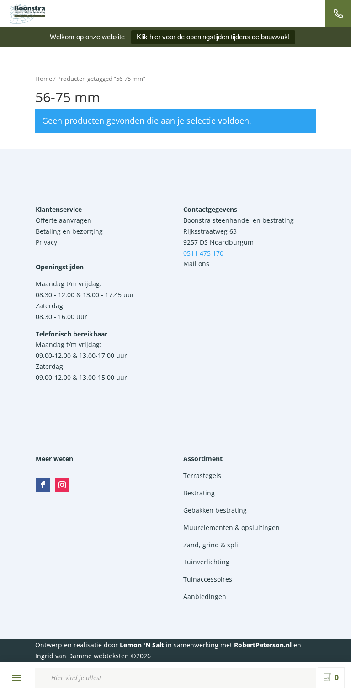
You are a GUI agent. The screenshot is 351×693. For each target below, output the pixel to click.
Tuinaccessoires (207, 579)
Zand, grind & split (211, 545)
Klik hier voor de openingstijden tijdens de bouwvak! (213, 37)
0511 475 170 (203, 253)
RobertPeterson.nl (263, 644)
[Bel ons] (338, 13)
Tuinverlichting (206, 561)
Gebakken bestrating (215, 510)
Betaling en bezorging (69, 231)
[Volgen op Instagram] (62, 485)
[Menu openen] (16, 678)
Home (43, 78)
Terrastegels (202, 475)
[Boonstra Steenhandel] (27, 14)
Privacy (46, 242)
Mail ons (196, 263)
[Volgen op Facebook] (43, 485)
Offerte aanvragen (63, 220)
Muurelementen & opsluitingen (231, 527)
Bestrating (199, 492)
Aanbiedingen (204, 596)
